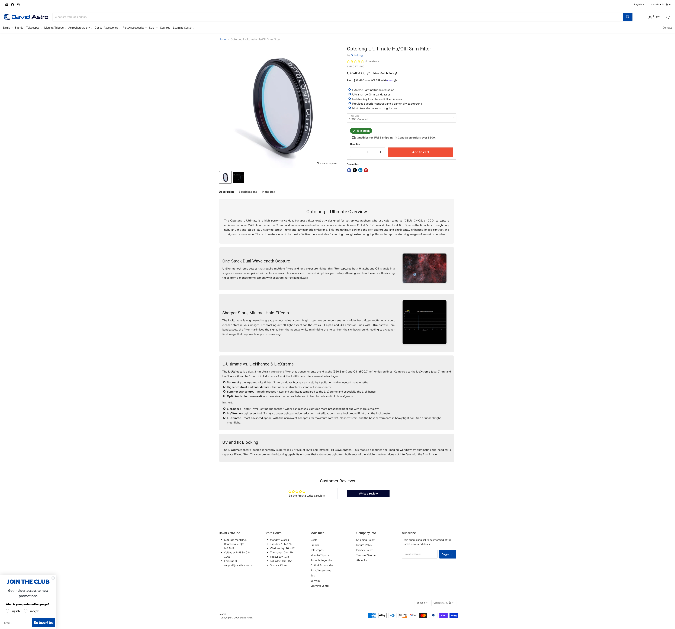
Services (165, 27)
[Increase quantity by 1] (380, 152)
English (638, 4)
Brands (19, 27)
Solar (152, 27)
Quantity (355, 144)
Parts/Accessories (134, 27)
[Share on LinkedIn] (360, 170)
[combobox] (338, 17)
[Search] (627, 17)
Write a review (368, 494)
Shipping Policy (365, 540)
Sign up (447, 554)
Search (222, 614)
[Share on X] (355, 170)
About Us (361, 560)
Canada (659, 4)
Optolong (357, 55)
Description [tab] (226, 192)
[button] (225, 177)
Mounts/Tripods (54, 27)
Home (223, 39)
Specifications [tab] (248, 192)
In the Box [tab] (268, 192)
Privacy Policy (364, 550)
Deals (7, 27)
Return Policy (364, 545)
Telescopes (33, 27)
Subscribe (43, 622)
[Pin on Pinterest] (366, 170)
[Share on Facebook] (349, 170)
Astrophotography (79, 27)
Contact (667, 27)
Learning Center (182, 27)
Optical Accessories (106, 27)
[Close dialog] (53, 578)
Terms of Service (366, 555)
